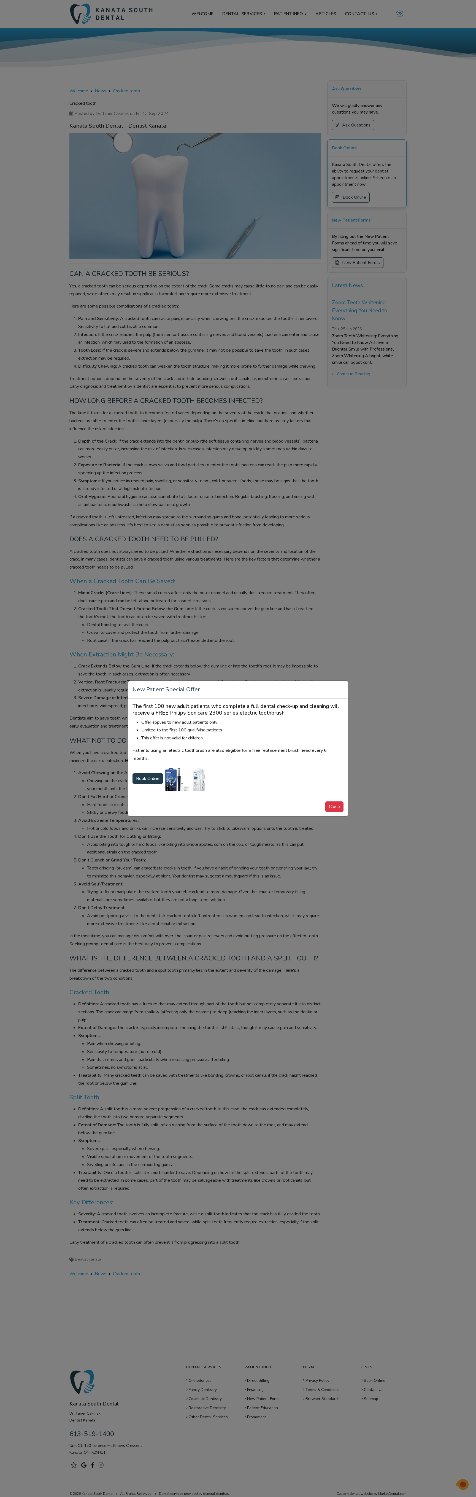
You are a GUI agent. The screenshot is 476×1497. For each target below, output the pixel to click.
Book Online (147, 779)
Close (334, 807)
